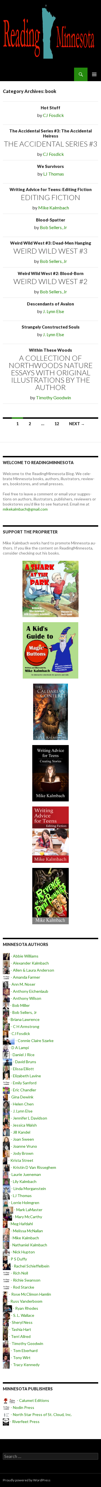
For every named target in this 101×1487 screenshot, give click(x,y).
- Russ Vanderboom (24, 1301)
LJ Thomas (53, 173)
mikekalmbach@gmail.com (25, 509)
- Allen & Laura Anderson (32, 970)
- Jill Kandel (20, 1132)
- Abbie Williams (24, 956)
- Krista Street (20, 1160)
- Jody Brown (21, 1153)
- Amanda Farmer (25, 977)
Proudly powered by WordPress (26, 1480)
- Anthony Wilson (25, 998)
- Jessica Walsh (23, 1125)
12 (56, 423)
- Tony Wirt (20, 1357)
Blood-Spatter (50, 219)
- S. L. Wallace (22, 1315)
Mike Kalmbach (53, 207)
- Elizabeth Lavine (25, 1075)
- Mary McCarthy (27, 1216)
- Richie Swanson (25, 1280)
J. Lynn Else (53, 311)
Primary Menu (94, 74)
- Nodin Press (22, 1407)
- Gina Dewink (20, 1096)
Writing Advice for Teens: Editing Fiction (51, 189)
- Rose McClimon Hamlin (29, 1294)
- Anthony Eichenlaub (29, 991)
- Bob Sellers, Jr (23, 1012)
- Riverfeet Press (24, 1421)
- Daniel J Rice (22, 1054)
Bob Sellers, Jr (53, 227)
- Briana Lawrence (24, 1019)
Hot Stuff (50, 107)
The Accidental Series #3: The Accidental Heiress (50, 133)
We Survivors (50, 166)
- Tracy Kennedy (25, 1364)
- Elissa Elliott (22, 1068)
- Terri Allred (19, 1336)
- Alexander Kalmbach (29, 963)
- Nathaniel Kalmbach (28, 1244)
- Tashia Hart (19, 1329)
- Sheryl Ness (21, 1322)
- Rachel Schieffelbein (30, 1266)
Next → (77, 423)
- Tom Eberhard (24, 1350)
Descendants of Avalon (50, 303)
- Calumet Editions (32, 1400)
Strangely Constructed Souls (51, 326)
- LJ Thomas (21, 1195)
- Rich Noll (19, 1273)
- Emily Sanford (23, 1082)
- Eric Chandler (23, 1089)
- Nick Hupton (22, 1251)
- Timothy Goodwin (25, 1343)
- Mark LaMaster (27, 1209)
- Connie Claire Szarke (34, 1040)
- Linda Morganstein (28, 1188)
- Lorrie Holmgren (23, 1202)
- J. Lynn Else (21, 1111)
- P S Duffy (17, 1258)
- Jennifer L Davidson (28, 1118)
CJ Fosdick (53, 115)
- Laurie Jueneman (24, 1174)
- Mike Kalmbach (24, 1237)
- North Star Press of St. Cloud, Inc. (41, 1414)
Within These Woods (50, 350)
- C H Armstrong (24, 1026)
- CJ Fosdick (19, 1033)
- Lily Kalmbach (23, 1181)
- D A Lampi (18, 1047)
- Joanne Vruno (23, 1146)
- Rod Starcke (22, 1287)
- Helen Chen (22, 1104)
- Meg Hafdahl (20, 1223)
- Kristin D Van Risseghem (33, 1167)
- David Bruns (24, 1061)
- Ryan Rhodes (25, 1308)
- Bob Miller (19, 1005)
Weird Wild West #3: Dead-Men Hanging (50, 242)
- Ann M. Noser (21, 984)
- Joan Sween (22, 1139)
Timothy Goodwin (53, 397)
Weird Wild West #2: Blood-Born (51, 273)
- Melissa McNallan (26, 1230)
